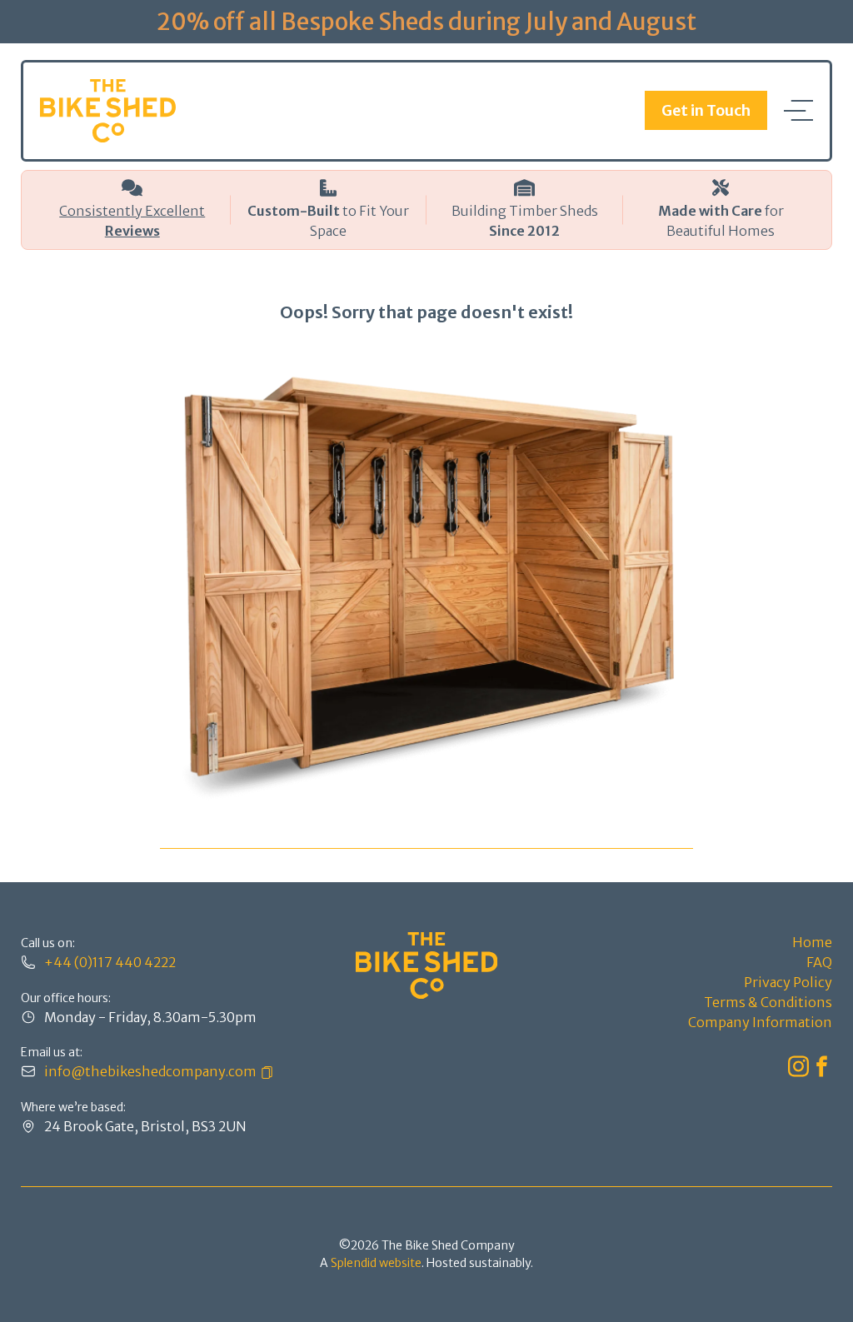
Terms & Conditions (768, 1002)
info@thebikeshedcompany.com (150, 1071)
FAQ (819, 962)
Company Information (760, 1022)
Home (812, 942)
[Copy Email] (265, 1071)
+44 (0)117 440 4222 (110, 962)
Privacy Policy (788, 982)
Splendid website (376, 1262)
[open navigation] (798, 110)
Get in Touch (706, 110)
